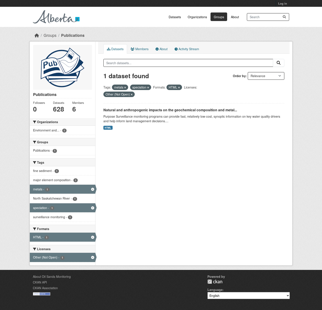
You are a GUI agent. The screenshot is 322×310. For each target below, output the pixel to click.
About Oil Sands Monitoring (52, 276)
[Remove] (125, 87)
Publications (73, 35)
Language (215, 289)
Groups (219, 17)
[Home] (37, 35)
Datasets (175, 17)
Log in (282, 3)
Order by (239, 76)
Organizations (197, 17)
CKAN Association (45, 288)
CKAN (214, 281)
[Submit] (284, 17)
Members (141, 49)
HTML (108, 127)
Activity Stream (188, 49)
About (235, 17)
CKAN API (40, 282)
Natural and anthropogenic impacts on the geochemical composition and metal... (170, 109)
